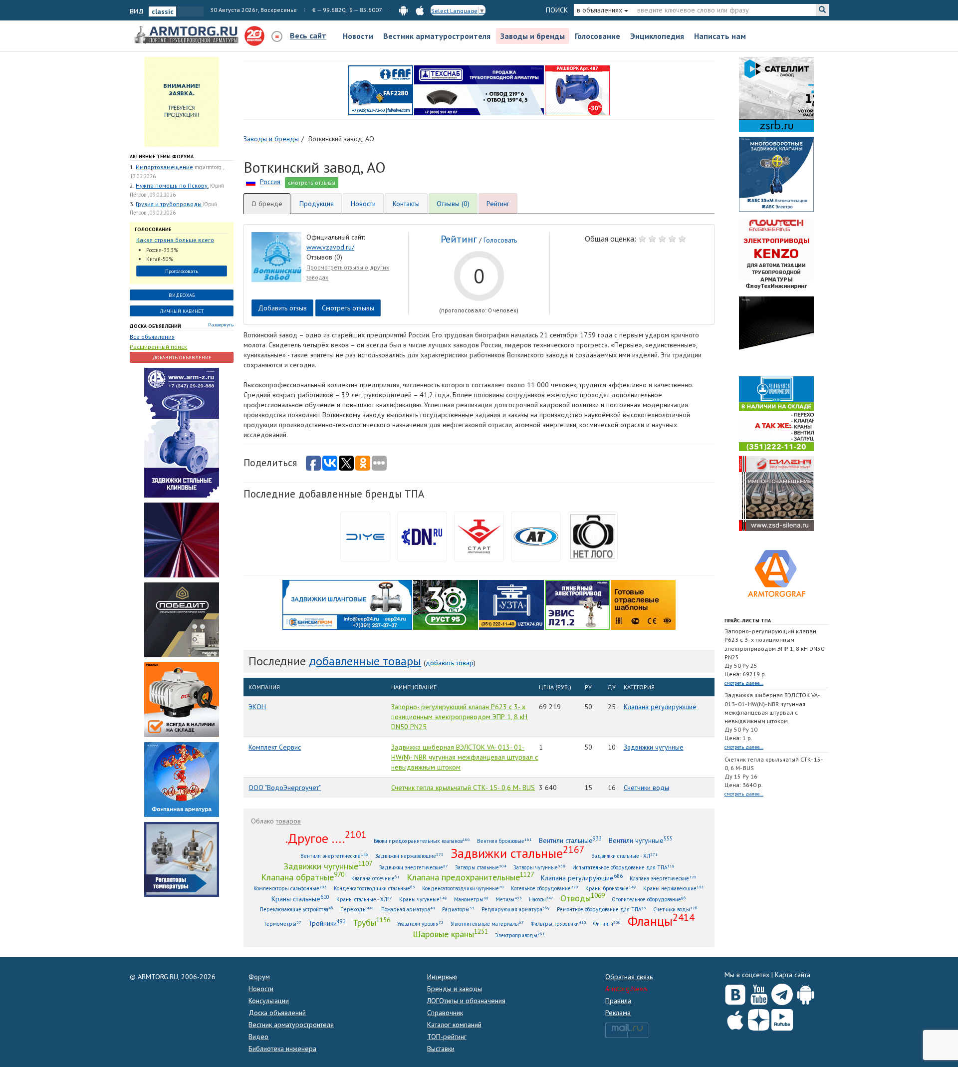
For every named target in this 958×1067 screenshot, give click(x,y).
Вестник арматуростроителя (436, 36)
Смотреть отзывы (348, 307)
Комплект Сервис (274, 747)
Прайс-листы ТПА (747, 620)
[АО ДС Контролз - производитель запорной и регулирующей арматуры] (181, 538)
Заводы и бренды (532, 36)
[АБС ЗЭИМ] (776, 173)
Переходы (357, 909)
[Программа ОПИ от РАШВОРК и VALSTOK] (577, 89)
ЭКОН (257, 706)
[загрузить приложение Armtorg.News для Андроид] (403, 9)
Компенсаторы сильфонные (290, 888)
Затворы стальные (480, 867)
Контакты (406, 203)
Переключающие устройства (296, 909)
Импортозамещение (164, 167)
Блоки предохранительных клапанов (422, 840)
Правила (618, 1000)
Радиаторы (458, 909)
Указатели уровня (420, 923)
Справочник (445, 1012)
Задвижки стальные (518, 852)
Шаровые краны (450, 934)
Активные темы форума (162, 156)
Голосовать (500, 240)
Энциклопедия (657, 36)
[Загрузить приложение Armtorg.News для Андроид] (805, 992)
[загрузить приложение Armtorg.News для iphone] (420, 9)
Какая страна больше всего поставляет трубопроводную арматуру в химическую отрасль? (177, 240)
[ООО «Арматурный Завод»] (181, 431)
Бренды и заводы (454, 988)
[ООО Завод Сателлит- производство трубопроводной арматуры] (776, 93)
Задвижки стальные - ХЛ (625, 855)
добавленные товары (365, 661)
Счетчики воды (646, 787)
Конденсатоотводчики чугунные (463, 888)
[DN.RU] (422, 535)
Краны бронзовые (610, 888)
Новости (358, 36)
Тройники (327, 923)
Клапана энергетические (663, 878)
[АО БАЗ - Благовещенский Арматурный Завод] (776, 333)
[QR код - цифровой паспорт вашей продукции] (643, 603)
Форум (259, 976)
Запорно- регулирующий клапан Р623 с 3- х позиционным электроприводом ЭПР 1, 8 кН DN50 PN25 (459, 716)
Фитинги (607, 923)
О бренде (266, 203)
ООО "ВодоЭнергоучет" (284, 787)
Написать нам (720, 36)
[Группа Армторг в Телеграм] (782, 992)
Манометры (471, 899)
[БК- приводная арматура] (181, 698)
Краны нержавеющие (673, 888)
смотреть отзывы (311, 182)
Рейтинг (497, 203)
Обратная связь (629, 976)
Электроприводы (520, 935)
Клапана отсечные (375, 878)
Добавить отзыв (282, 307)
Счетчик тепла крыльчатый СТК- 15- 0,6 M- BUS (463, 787)
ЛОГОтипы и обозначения (466, 1000)
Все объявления (152, 336)
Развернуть (221, 324)
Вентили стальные (570, 840)
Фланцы (661, 920)
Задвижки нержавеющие (409, 855)
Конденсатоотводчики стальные (374, 888)
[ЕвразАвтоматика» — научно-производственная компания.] (577, 603)
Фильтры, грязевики (558, 923)
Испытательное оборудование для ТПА (623, 867)
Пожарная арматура (408, 909)
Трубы (371, 922)
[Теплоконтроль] (181, 858)
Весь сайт (308, 35)
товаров (288, 820)
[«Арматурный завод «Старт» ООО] (592, 535)
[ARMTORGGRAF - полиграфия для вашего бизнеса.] (776, 572)
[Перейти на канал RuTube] (782, 1018)
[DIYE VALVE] (365, 535)
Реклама (618, 1012)
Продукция (316, 203)
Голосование (597, 36)
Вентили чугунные (641, 840)
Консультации (268, 1000)
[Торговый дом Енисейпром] (347, 603)
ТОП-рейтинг (447, 1036)
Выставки (441, 1048)
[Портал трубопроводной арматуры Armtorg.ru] (187, 35)
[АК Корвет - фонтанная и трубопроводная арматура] (181, 778)
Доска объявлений (155, 326)
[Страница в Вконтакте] (735, 992)
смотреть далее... (743, 683)
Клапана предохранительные (470, 877)
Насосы (541, 899)
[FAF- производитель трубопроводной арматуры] (380, 89)
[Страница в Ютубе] (758, 992)
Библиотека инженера (282, 1048)
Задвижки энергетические (413, 867)
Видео (258, 1036)
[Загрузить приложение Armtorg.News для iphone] (735, 1017)
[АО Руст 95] (445, 603)
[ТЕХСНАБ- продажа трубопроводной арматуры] (479, 89)
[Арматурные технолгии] (535, 535)
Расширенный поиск (158, 346)
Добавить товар (450, 662)
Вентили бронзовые (504, 840)
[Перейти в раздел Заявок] (181, 101)
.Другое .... (326, 837)
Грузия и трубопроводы (169, 204)
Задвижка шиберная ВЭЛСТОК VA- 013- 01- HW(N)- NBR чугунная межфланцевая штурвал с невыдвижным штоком (464, 757)
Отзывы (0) (453, 203)
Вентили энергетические (334, 855)
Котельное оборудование (544, 888)
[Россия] (250, 181)
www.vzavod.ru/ (330, 247)
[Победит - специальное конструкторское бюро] (181, 618)
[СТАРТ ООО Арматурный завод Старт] (479, 535)
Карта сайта (792, 974)
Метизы (508, 899)
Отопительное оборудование (649, 899)
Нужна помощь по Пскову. (172, 185)
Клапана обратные (302, 877)
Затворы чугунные (539, 867)
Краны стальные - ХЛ (364, 899)
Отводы (582, 898)
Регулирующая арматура (515, 909)
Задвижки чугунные (654, 747)
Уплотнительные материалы (487, 923)
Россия (270, 181)
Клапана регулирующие (660, 706)
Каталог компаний (454, 1024)
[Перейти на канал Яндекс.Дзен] (758, 1018)
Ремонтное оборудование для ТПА (601, 909)
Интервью (442, 976)
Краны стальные (300, 898)
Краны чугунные (423, 899)
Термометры (282, 923)
